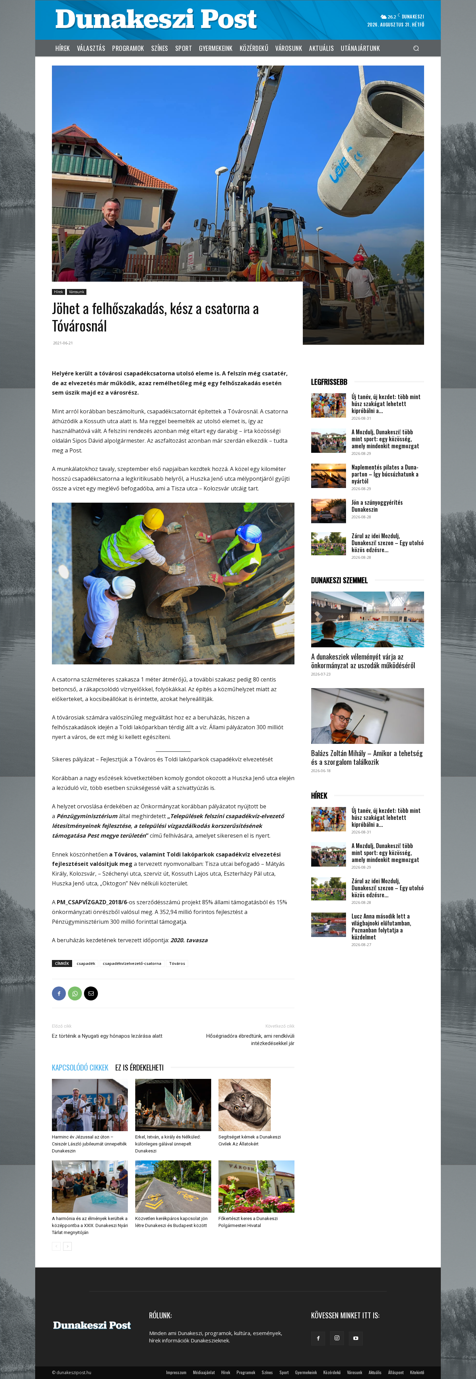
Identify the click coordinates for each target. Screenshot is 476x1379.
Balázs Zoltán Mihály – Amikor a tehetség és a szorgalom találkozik (367, 757)
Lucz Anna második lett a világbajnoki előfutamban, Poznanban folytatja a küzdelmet (381, 926)
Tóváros (177, 963)
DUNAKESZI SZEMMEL (339, 580)
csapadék (86, 963)
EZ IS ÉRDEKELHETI (139, 1067)
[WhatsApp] (75, 993)
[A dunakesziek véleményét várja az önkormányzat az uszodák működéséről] (367, 619)
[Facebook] (59, 993)
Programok (246, 1372)
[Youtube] (356, 1339)
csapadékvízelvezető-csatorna (132, 963)
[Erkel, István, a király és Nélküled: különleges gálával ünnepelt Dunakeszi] (173, 1105)
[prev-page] (56, 1246)
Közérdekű (331, 1372)
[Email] (91, 993)
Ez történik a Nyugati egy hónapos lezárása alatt (107, 1036)
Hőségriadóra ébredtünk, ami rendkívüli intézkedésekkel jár (250, 1039)
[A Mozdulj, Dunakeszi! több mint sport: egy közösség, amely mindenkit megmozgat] (328, 440)
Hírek (58, 291)
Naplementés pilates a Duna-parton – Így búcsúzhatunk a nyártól (385, 474)
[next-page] (67, 1246)
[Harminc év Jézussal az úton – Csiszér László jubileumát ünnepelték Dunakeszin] (90, 1105)
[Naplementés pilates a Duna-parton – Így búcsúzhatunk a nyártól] (328, 476)
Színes (267, 1372)
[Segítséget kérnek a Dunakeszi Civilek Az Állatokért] (256, 1105)
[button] (416, 48)
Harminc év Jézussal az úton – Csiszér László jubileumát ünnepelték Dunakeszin (89, 1143)
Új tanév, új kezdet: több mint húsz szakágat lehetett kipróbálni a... (386, 404)
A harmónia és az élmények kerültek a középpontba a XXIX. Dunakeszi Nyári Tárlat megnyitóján (90, 1225)
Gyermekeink (306, 1372)
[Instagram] (337, 1338)
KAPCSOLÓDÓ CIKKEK (80, 1067)
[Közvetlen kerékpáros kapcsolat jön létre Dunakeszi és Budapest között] (173, 1186)
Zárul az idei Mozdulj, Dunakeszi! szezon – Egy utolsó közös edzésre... (388, 543)
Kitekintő (417, 1372)
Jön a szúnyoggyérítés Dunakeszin (377, 505)
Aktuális (375, 1372)
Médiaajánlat (204, 1372)
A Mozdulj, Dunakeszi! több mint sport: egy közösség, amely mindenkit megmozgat (385, 439)
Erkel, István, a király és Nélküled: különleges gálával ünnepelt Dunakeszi (168, 1143)
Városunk (76, 291)
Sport (284, 1372)
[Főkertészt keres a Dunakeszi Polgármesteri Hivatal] (256, 1186)
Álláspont (396, 1372)
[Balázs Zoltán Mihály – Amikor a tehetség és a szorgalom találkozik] (367, 716)
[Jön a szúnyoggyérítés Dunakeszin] (328, 511)
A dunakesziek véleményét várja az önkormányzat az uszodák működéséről (363, 660)
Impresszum (176, 1372)
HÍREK (319, 796)
